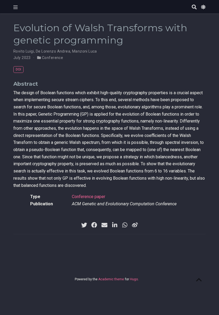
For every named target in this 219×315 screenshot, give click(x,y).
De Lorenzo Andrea (53, 51)
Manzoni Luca (84, 51)
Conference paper (88, 196)
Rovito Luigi (23, 51)
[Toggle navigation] (15, 7)
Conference (52, 58)
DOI (18, 69)
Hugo (134, 279)
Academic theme (111, 279)
